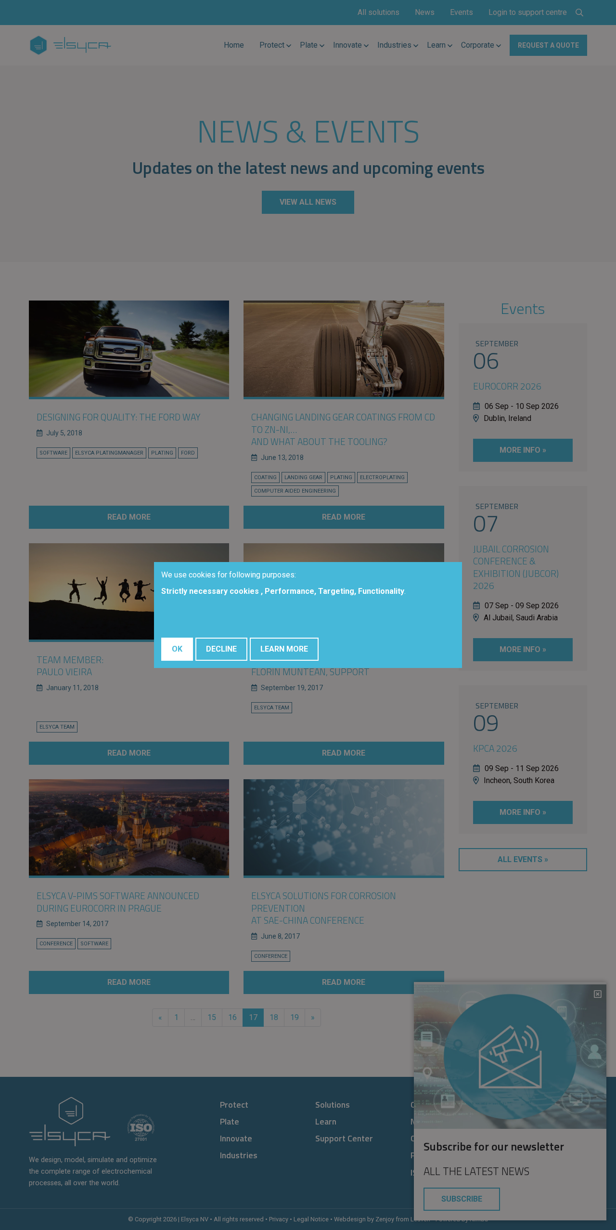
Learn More (284, 649)
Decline (221, 649)
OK (177, 649)
